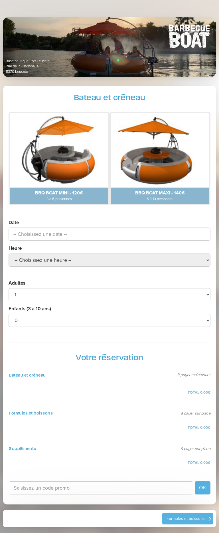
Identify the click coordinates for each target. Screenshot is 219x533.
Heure (15, 248)
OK (202, 487)
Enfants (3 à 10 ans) (30, 309)
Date (14, 223)
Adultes (17, 283)
